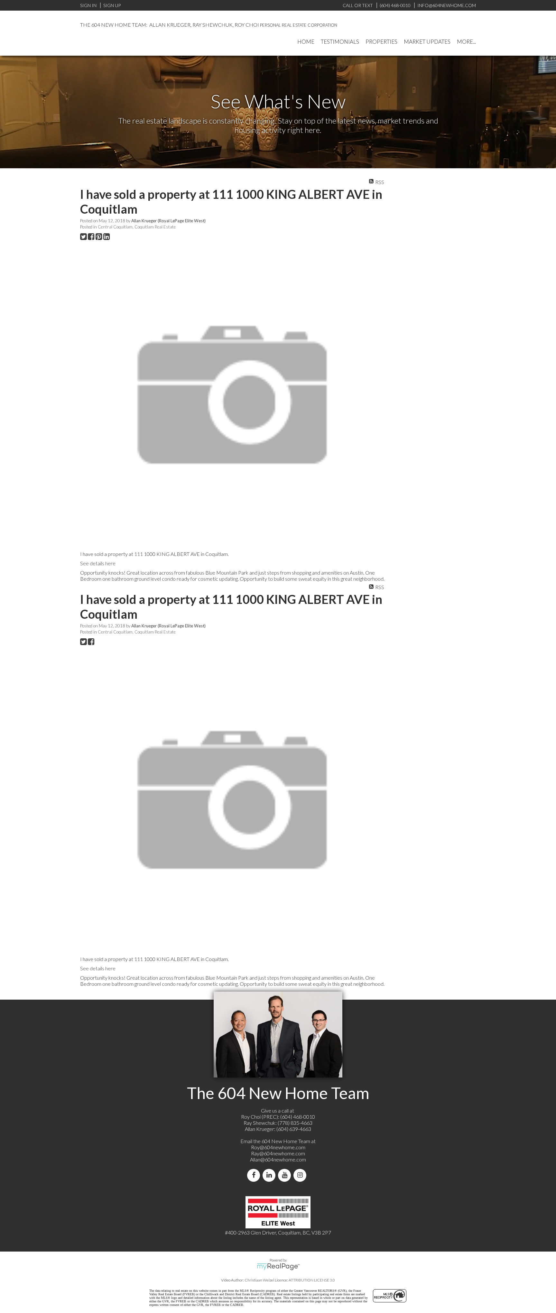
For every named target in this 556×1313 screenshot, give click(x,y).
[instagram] (301, 1175)
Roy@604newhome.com (278, 1147)
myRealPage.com (278, 1266)
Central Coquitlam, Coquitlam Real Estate (137, 226)
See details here (98, 563)
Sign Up (112, 5)
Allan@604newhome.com (278, 1159)
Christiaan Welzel (259, 1280)
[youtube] (285, 1175)
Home (305, 41)
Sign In (88, 5)
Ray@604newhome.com (278, 1153)
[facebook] (255, 1175)
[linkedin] (270, 1175)
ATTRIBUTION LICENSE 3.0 (312, 1280)
